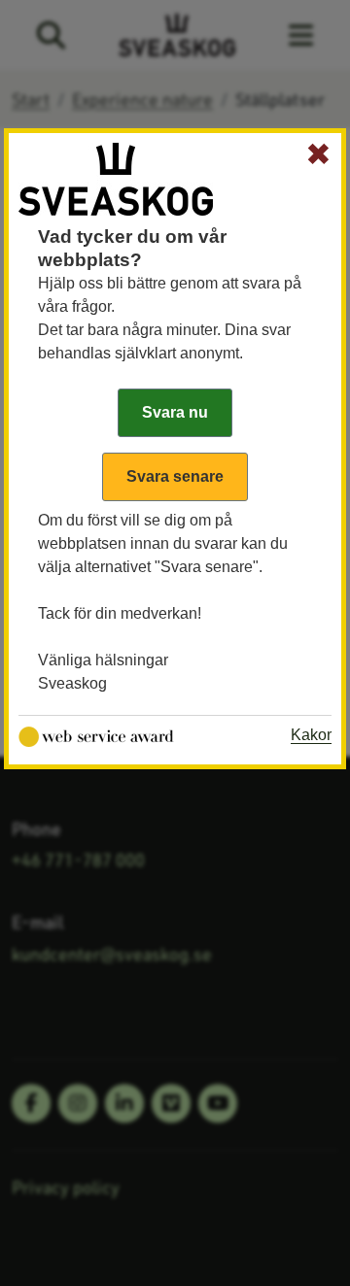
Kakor (311, 735)
